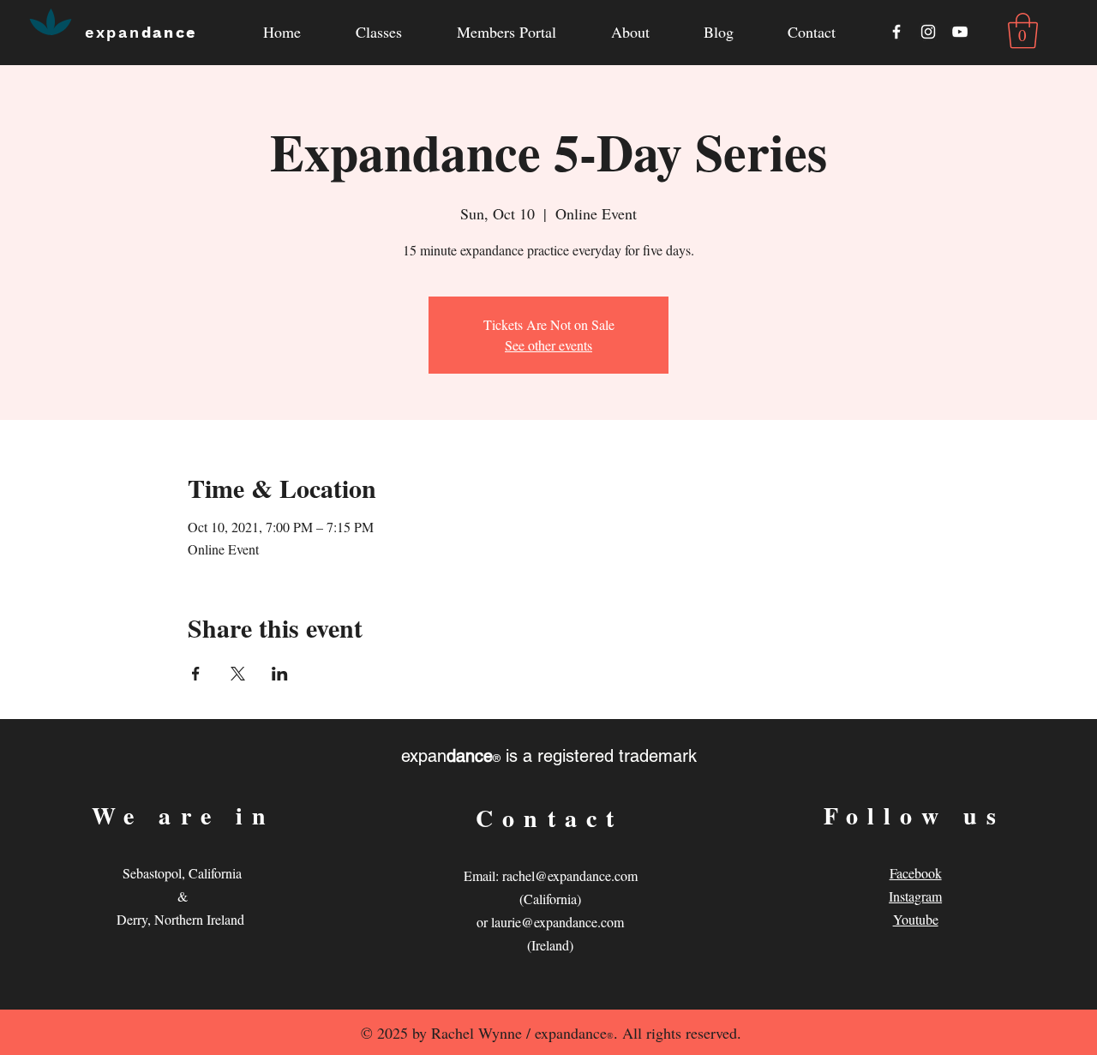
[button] (630, 32)
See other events (548, 345)
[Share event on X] (238, 673)
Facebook (916, 873)
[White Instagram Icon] (928, 31)
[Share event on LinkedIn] (280, 673)
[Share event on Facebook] (196, 673)
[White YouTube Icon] (959, 31)
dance (141, 32)
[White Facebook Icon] (896, 31)
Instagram (915, 896)
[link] (1023, 31)
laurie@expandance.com (557, 922)
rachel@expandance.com (570, 875)
